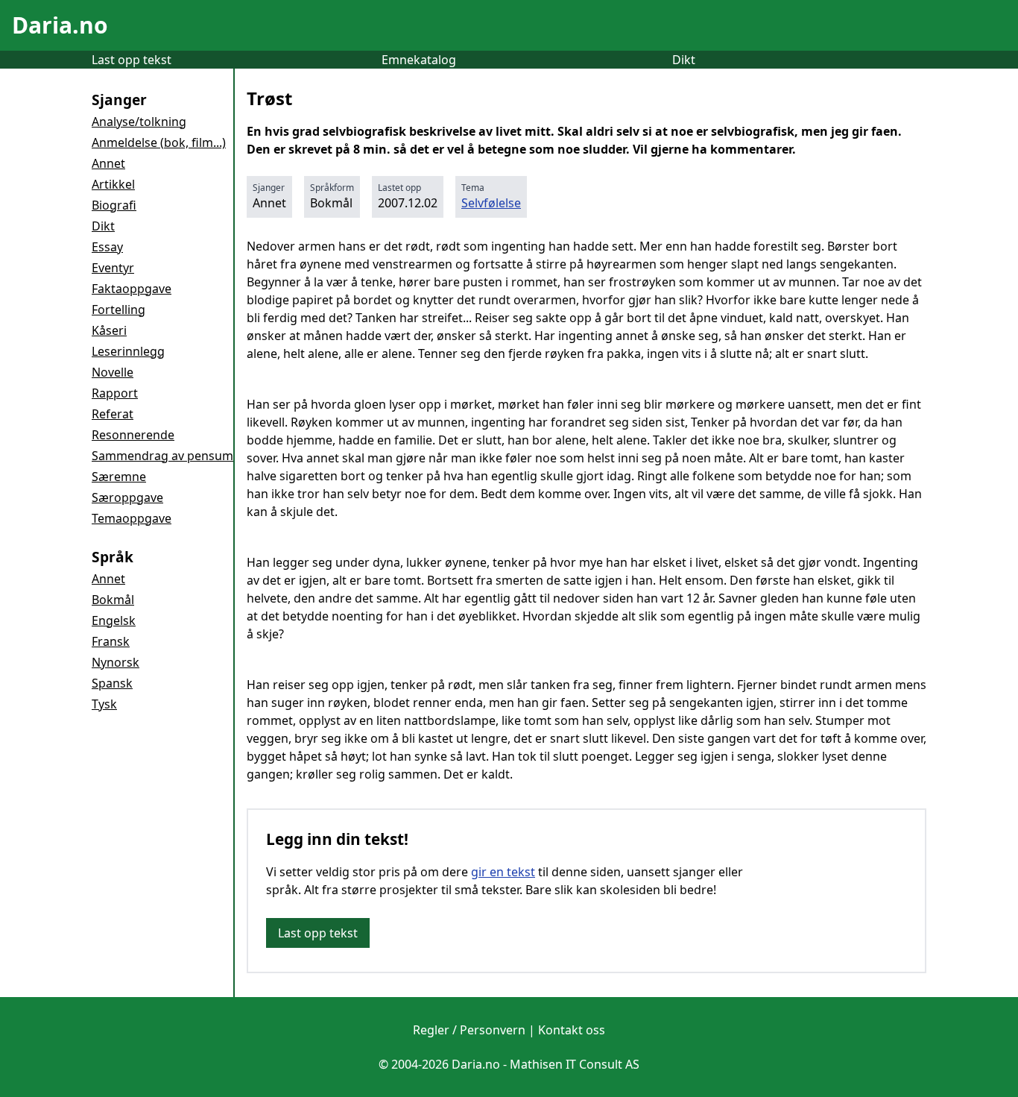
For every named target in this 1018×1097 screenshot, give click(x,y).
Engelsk (114, 620)
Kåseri (109, 330)
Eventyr (113, 268)
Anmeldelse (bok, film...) (159, 142)
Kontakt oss (571, 1030)
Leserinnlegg (128, 351)
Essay (107, 247)
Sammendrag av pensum (162, 455)
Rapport (115, 393)
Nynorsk (115, 662)
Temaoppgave (131, 518)
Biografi (114, 205)
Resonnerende (133, 435)
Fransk (111, 641)
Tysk (104, 704)
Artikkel (113, 184)
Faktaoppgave (131, 288)
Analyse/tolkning (139, 121)
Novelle (112, 372)
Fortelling (118, 309)
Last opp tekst (131, 59)
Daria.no (60, 25)
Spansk (112, 683)
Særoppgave (127, 497)
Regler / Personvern (469, 1030)
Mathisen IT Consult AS (574, 1064)
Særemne (119, 476)
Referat (112, 414)
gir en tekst (503, 872)
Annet (108, 163)
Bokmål (113, 599)
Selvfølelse (491, 203)
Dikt (683, 59)
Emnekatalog (419, 59)
